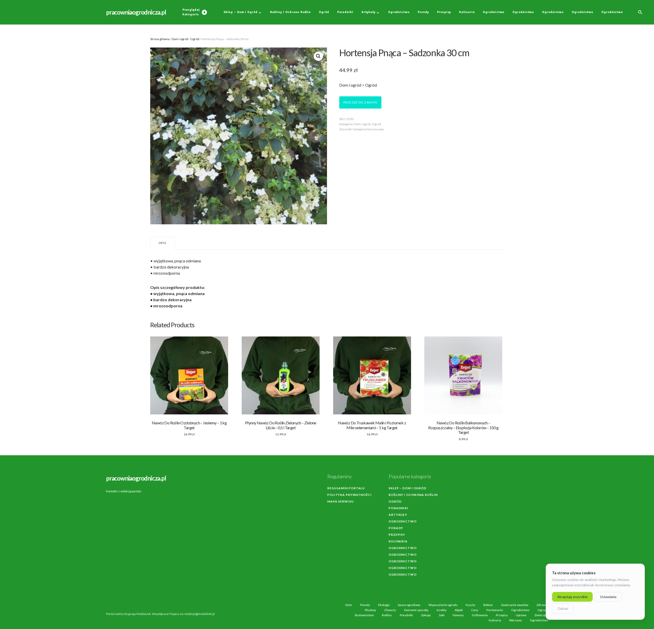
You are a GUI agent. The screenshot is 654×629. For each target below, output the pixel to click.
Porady (396, 528)
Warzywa (515, 620)
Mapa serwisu (340, 501)
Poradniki (398, 508)
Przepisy (397, 535)
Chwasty (390, 610)
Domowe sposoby (416, 610)
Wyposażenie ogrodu (443, 605)
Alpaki (459, 610)
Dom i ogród (180, 39)
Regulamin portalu (346, 488)
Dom (348, 605)
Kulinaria (398, 541)
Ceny (474, 610)
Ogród (194, 39)
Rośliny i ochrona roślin (413, 495)
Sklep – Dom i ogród (407, 488)
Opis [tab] (162, 242)
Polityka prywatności (349, 495)
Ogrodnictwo (403, 521)
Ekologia (384, 605)
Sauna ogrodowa (409, 605)
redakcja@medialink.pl (199, 614)
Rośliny (387, 615)
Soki (442, 615)
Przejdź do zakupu (360, 102)
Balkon (488, 605)
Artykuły (398, 515)
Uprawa (521, 615)
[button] (640, 12)
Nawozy (458, 615)
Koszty (470, 605)
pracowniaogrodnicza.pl (136, 12)
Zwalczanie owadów (514, 605)
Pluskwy (370, 610)
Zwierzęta (541, 615)
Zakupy (426, 615)
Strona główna (160, 39)
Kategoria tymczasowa (368, 129)
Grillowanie (480, 615)
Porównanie (494, 610)
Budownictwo (364, 615)
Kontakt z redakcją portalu (123, 491)
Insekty (442, 610)
